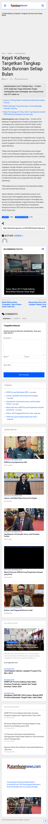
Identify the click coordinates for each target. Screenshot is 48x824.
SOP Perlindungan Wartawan (29, 784)
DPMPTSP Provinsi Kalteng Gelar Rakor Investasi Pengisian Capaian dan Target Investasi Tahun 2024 (20, 684)
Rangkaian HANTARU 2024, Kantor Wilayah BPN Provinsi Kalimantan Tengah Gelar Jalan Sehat (23, 696)
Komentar (8, 338)
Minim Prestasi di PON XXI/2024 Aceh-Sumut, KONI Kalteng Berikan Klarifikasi (22, 646)
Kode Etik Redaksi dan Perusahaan (19, 787)
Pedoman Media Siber (26, 782)
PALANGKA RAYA (11, 623)
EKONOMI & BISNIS (11, 707)
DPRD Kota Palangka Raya (13, 459)
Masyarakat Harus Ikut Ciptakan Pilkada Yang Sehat (37, 304)
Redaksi (35, 787)
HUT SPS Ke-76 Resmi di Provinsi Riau (23, 271)
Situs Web (7, 365)
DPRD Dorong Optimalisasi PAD (17, 392)
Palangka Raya (12, 642)
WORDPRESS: (7, 318)
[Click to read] (24, 264)
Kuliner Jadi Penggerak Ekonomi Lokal (19, 413)
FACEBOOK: (17, 318)
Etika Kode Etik (13, 784)
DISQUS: (24, 318)
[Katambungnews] (17, 7)
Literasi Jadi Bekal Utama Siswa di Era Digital (22, 396)
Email (27, 357)
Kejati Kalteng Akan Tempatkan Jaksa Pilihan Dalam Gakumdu (11, 304)
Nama (6, 357)
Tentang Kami (12, 782)
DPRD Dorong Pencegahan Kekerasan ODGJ (21, 417)
